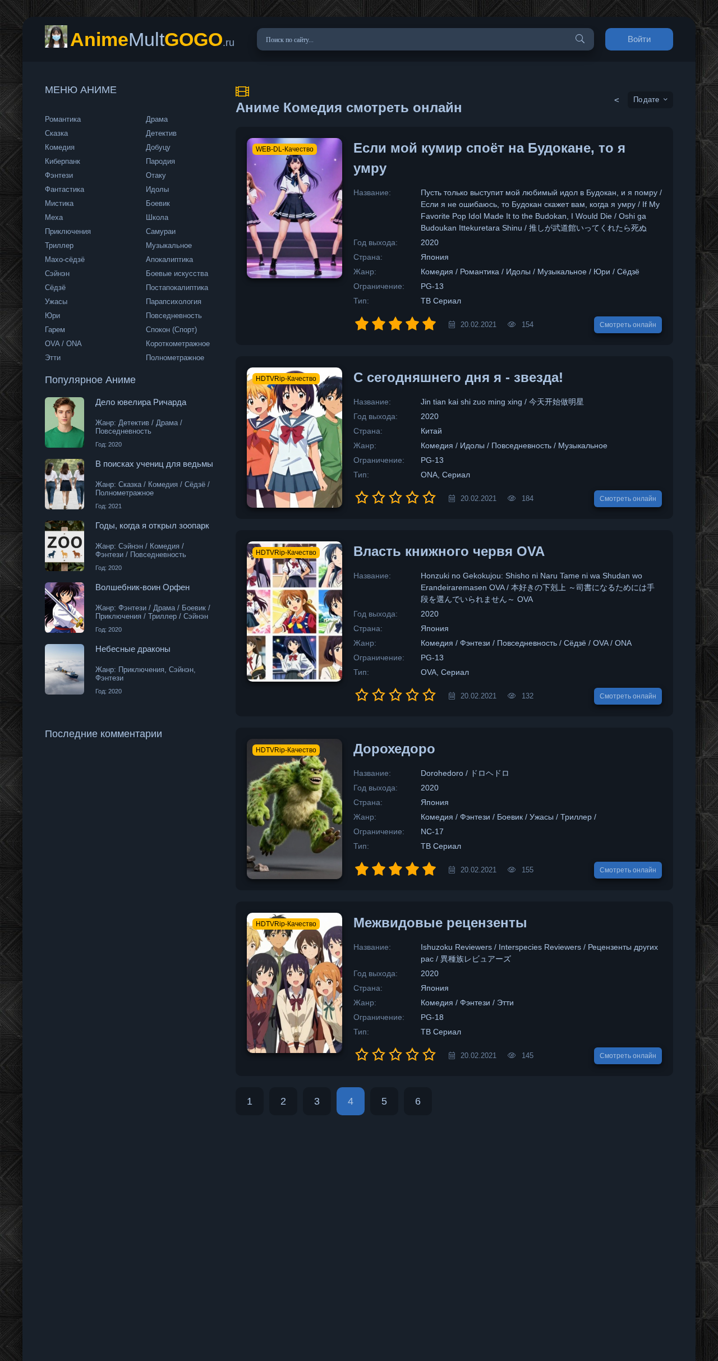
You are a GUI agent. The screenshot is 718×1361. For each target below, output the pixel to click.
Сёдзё (55, 287)
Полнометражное (175, 357)
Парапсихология (173, 301)
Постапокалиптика (177, 287)
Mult (152, 39)
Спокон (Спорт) (171, 329)
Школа (157, 217)
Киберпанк (62, 161)
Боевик (158, 203)
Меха (54, 217)
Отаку (156, 175)
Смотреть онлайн (628, 325)
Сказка (56, 133)
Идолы (157, 189)
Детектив (161, 133)
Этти (53, 357)
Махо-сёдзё (65, 259)
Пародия (160, 161)
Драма (157, 119)
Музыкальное (169, 245)
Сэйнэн (57, 273)
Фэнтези (59, 175)
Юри (52, 315)
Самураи (161, 231)
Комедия (60, 147)
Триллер (59, 245)
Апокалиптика (169, 259)
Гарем (55, 329)
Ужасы (56, 301)
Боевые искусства (177, 273)
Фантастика (64, 189)
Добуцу (158, 147)
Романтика (63, 119)
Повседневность (174, 315)
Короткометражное (178, 343)
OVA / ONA (63, 343)
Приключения (68, 231)
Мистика (59, 203)
